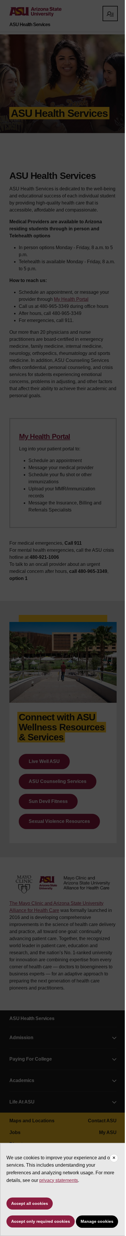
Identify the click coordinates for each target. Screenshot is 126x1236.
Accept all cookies (29, 1203)
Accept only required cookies (40, 1221)
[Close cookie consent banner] (114, 1158)
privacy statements (58, 1180)
